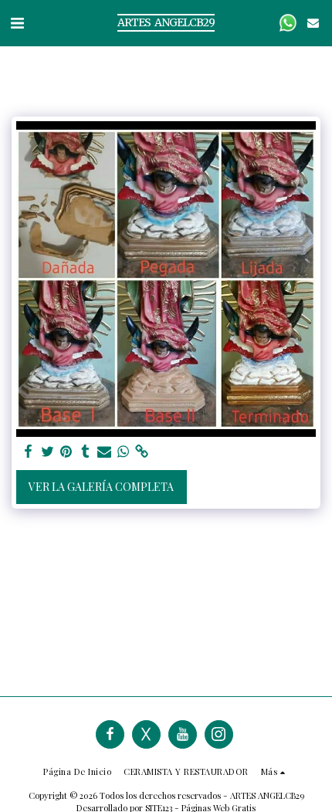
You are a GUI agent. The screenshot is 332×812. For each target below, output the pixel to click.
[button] (17, 22)
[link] (142, 451)
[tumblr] (86, 451)
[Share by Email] (104, 451)
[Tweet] (48, 451)
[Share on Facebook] (29, 451)
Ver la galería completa (101, 486)
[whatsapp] (123, 451)
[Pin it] (66, 451)
